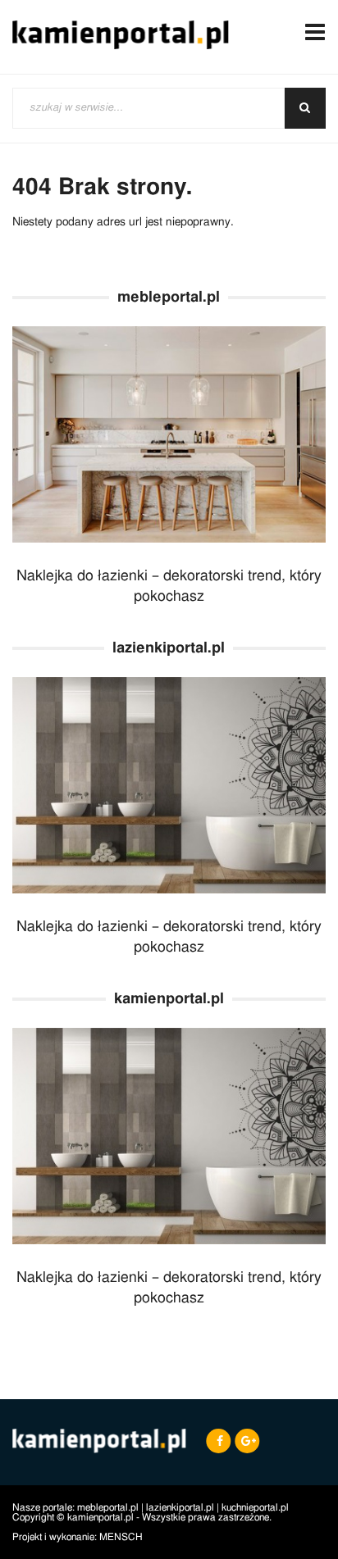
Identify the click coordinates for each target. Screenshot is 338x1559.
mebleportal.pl (108, 1507)
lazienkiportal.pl (180, 1507)
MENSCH (121, 1537)
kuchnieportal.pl (255, 1507)
